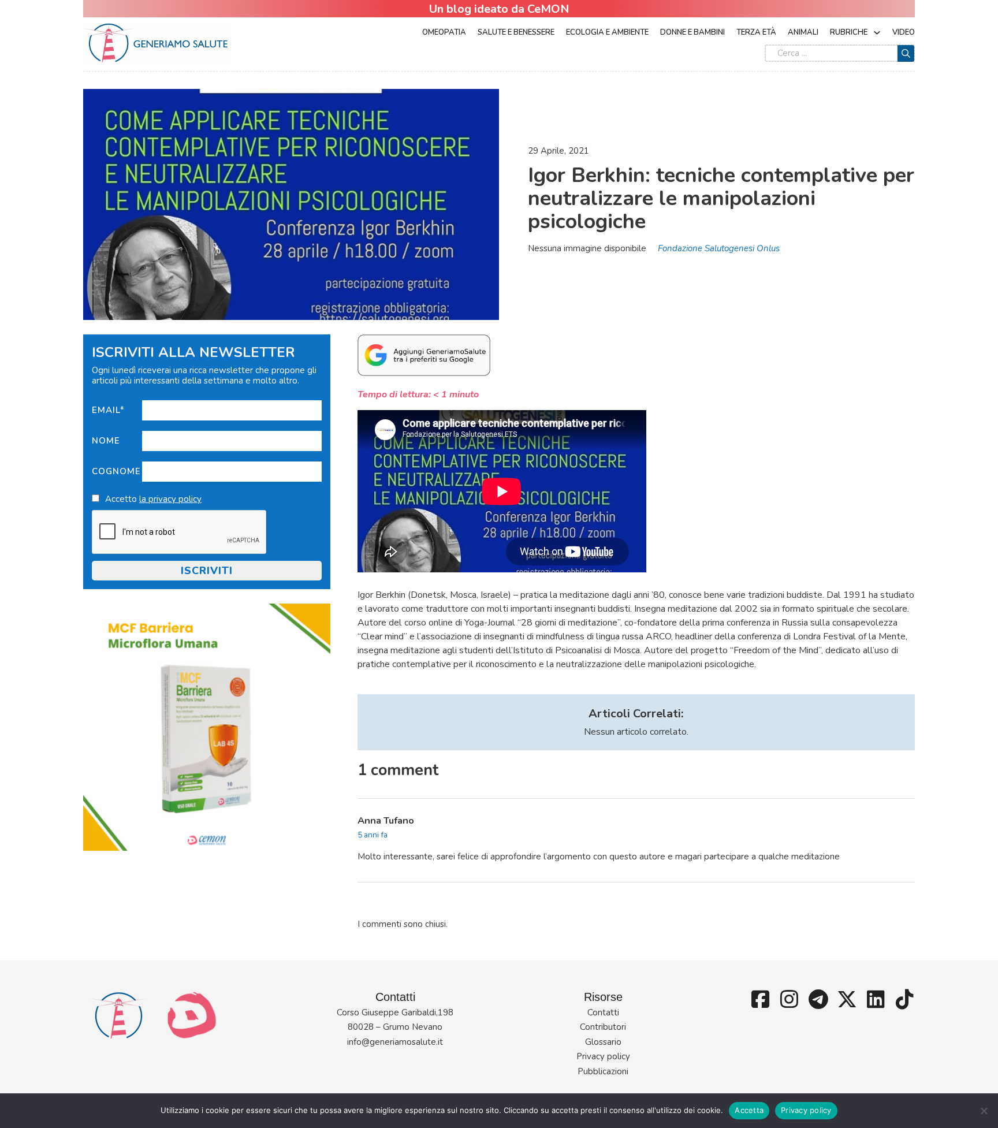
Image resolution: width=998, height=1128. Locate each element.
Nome (106, 440)
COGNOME (116, 471)
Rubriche (848, 32)
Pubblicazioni (603, 1071)
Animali (803, 32)
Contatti (603, 1012)
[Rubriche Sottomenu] (877, 32)
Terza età (756, 32)
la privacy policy (170, 499)
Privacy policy (603, 1056)
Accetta (749, 1110)
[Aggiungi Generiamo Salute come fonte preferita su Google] (424, 354)
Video (903, 32)
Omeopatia (444, 32)
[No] (983, 1110)
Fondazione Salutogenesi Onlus (719, 248)
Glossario (603, 1042)
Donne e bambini (692, 32)
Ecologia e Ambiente (607, 32)
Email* (108, 410)
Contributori (603, 1027)
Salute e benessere (516, 32)
